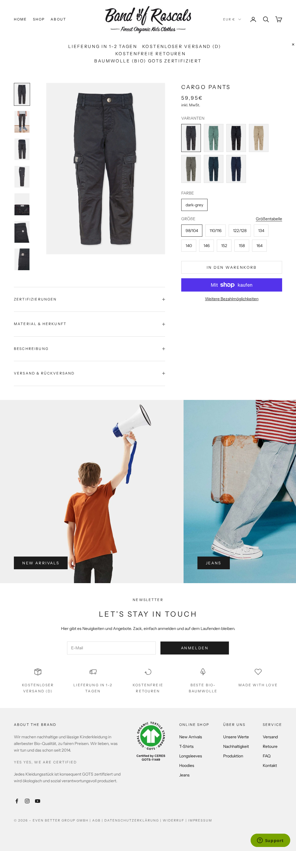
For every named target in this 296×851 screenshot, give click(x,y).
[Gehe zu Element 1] (22, 94)
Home (20, 19)
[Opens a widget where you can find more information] (270, 841)
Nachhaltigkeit (236, 746)
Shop (39, 19)
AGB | (98, 820)
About (58, 19)
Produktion (233, 756)
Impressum (200, 820)
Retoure (270, 746)
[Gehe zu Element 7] (22, 259)
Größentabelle (269, 218)
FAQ (267, 756)
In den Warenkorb (232, 267)
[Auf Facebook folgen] (17, 801)
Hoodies (186, 765)
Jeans (213, 563)
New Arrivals (40, 563)
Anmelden (195, 648)
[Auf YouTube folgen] (37, 801)
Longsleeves (190, 756)
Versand (270, 736)
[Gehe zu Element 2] (22, 121)
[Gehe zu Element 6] (22, 231)
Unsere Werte (236, 736)
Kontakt (270, 765)
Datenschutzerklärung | (133, 820)
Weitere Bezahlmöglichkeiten (231, 298)
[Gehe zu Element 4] (22, 176)
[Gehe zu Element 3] (22, 149)
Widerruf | (175, 820)
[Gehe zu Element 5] (22, 204)
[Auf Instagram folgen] (27, 801)
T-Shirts (186, 746)
